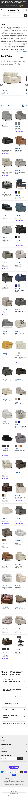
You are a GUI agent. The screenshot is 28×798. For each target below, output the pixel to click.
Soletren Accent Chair (20, 497)
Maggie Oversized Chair (7, 92)
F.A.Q (6, 778)
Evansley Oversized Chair (19, 291)
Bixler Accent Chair (19, 197)
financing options (11, 712)
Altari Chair (17, 128)
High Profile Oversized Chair (20, 630)
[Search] (25, 15)
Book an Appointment (18, 778)
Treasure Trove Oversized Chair (18, 567)
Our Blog (20, 782)
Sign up (20, 758)
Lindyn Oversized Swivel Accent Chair (20, 358)
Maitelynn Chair (5, 423)
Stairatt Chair (18, 520)
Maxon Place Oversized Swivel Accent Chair (20, 427)
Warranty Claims (19, 781)
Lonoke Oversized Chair (7, 381)
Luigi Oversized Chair (20, 381)
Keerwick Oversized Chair (6, 355)
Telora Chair (4, 566)
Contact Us (10, 778)
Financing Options (9, 780)
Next (19, 665)
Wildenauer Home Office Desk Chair (20, 651)
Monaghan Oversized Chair (6, 474)
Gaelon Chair (4, 311)
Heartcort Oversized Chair (19, 334)
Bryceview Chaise (5, 217)
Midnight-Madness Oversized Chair (6, 654)
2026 (22, 5)
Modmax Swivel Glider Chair (20, 451)
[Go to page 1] (11, 102)
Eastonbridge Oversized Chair (20, 264)
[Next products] (26, 85)
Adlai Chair (4, 125)
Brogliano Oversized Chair (6, 609)
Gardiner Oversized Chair (20, 311)
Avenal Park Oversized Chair (20, 173)
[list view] (25, 105)
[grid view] (23, 105)
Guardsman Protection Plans (11, 782)
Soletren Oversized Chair (7, 520)
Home (2, 21)
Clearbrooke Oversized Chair (7, 630)
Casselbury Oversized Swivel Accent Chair (6, 239)
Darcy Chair (17, 242)
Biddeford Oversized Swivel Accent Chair (6, 195)
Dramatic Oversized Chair (6, 264)
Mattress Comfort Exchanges (9, 781)
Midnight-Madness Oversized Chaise (6, 451)
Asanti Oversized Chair (7, 172)
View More (21, 57)
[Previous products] (1, 85)
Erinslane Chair (5, 287)
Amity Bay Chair (18, 150)
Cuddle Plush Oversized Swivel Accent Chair (7, 588)
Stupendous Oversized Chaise (20, 542)
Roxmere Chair (18, 474)
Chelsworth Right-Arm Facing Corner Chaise (20, 609)
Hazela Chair (4, 333)
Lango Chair (18, 587)
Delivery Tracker (17, 780)
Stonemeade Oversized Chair (7, 545)
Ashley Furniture (5, 93)
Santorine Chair (5, 500)
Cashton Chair (18, 217)
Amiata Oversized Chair (7, 150)
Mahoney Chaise (19, 403)
